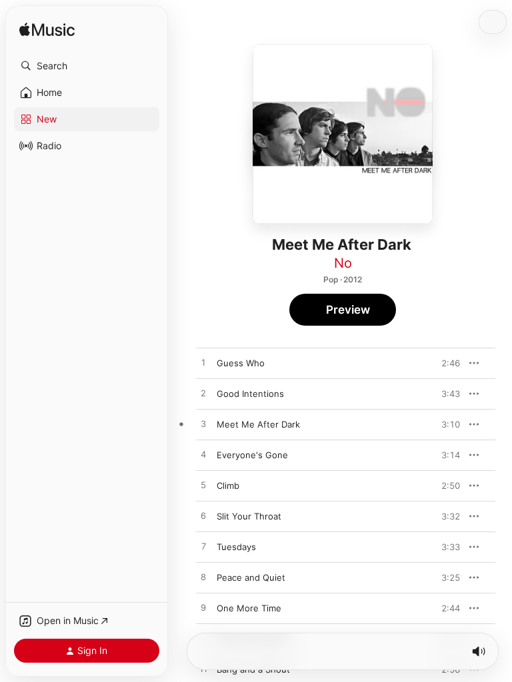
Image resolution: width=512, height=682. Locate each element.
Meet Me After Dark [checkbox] (258, 424)
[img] (47, 30)
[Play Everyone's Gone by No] (203, 455)
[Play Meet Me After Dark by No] (203, 424)
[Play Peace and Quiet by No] (203, 577)
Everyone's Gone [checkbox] (252, 455)
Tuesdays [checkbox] (236, 546)
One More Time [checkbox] (249, 608)
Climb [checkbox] (228, 485)
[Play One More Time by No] (203, 608)
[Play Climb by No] (203, 486)
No (343, 263)
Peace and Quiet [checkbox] (251, 577)
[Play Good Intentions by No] (203, 394)
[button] (87, 66)
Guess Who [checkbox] (241, 363)
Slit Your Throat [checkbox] (249, 516)
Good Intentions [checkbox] (250, 393)
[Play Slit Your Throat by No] (203, 516)
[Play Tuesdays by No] (203, 547)
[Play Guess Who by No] (203, 363)
